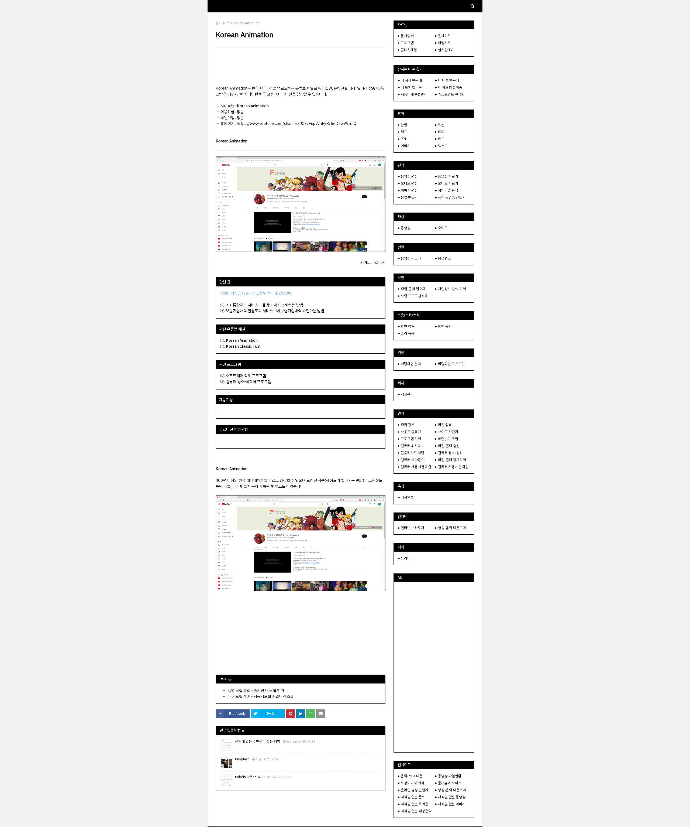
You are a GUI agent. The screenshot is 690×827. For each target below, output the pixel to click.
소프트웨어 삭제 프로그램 (246, 376)
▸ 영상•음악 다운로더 (450, 527)
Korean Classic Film (242, 346)
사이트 (225, 22)
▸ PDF (439, 131)
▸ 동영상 (404, 227)
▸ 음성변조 (443, 258)
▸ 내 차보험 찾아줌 (448, 87)
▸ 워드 (402, 131)
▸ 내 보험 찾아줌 (410, 87)
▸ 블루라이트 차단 (411, 452)
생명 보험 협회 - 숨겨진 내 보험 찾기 (256, 690)
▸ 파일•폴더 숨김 (447, 445)
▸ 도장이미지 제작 (411, 782)
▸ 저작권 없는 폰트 (411, 796)
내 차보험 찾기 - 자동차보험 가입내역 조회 (261, 696)
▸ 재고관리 (406, 394)
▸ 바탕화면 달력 (409, 363)
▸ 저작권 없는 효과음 (413, 804)
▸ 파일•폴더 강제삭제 (450, 459)
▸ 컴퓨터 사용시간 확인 (452, 466)
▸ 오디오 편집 (408, 183)
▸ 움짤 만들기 (408, 197)
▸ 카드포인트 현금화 (450, 94)
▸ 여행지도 (443, 42)
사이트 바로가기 (372, 262)
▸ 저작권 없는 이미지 (450, 804)
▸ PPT (402, 138)
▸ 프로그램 (406, 42)
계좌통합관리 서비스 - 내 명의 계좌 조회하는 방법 (264, 305)
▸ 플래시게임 (407, 49)
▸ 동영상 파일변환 (448, 775)
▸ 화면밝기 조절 (446, 438)
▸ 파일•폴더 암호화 (412, 288)
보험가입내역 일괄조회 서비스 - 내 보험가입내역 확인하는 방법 (275, 311)
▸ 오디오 (441, 227)
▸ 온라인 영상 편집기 (413, 789)
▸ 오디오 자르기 (446, 183)
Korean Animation (242, 340)
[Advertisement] (300, 66)
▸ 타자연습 (406, 497)
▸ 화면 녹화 (443, 326)
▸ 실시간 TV (444, 49)
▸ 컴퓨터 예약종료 (411, 459)
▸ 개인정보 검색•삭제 (450, 288)
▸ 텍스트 (441, 145)
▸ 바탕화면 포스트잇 (450, 363)
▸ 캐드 (439, 138)
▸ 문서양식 (406, 35)
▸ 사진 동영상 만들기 (450, 197)
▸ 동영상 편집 (408, 176)
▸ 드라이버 (406, 558)
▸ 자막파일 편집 (446, 190)
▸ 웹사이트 (443, 35)
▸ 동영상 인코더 (409, 258)
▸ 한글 (402, 124)
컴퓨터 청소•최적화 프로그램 (248, 382)
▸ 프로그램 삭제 (409, 438)
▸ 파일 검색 (406, 424)
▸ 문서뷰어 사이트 (448, 782)
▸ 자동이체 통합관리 (412, 94)
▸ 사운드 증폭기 (409, 431)
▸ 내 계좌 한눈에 (410, 80)
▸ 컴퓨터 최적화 (409, 445)
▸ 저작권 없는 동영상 (450, 796)
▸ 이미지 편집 (408, 190)
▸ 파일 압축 (443, 424)
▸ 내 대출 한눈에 (447, 80)
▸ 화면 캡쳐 (406, 326)
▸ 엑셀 (439, 124)
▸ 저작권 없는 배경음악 (415, 811)
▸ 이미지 (404, 145)
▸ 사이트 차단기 (446, 431)
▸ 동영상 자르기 (446, 176)
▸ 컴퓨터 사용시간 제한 (415, 466)
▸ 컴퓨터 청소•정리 (449, 452)
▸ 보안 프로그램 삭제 (413, 295)
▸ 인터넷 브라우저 (411, 527)
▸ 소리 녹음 (406, 333)
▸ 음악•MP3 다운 (410, 775)
